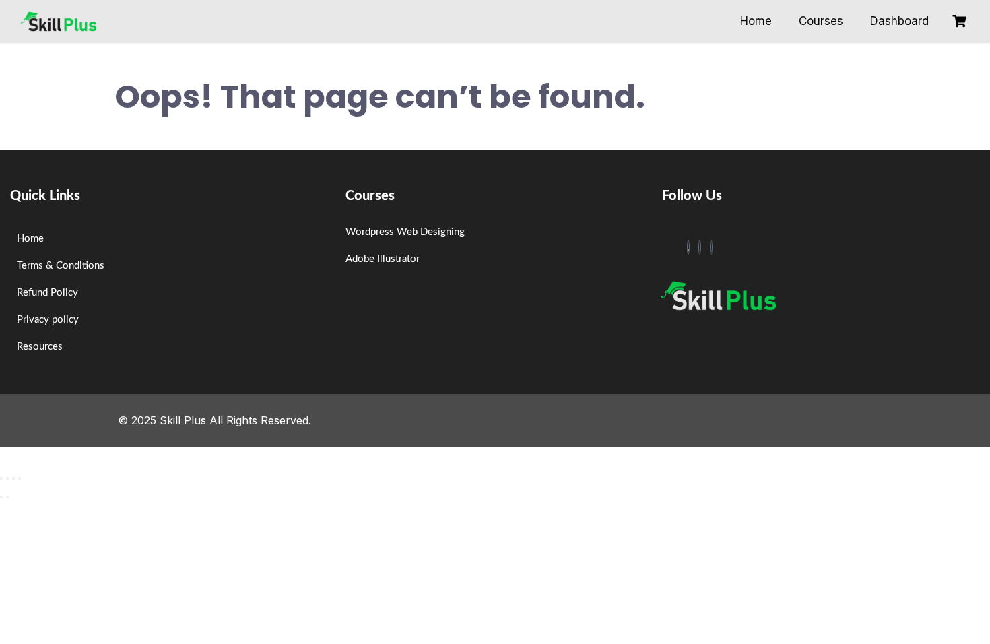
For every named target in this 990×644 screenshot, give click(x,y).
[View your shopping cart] (961, 21)
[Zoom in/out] (1, 478)
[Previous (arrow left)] (1, 497)
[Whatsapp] (711, 247)
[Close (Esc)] (19, 478)
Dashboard (899, 21)
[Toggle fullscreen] (7, 478)
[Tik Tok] (699, 247)
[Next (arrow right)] (7, 497)
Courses (821, 21)
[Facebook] (688, 247)
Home (756, 21)
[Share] (13, 478)
